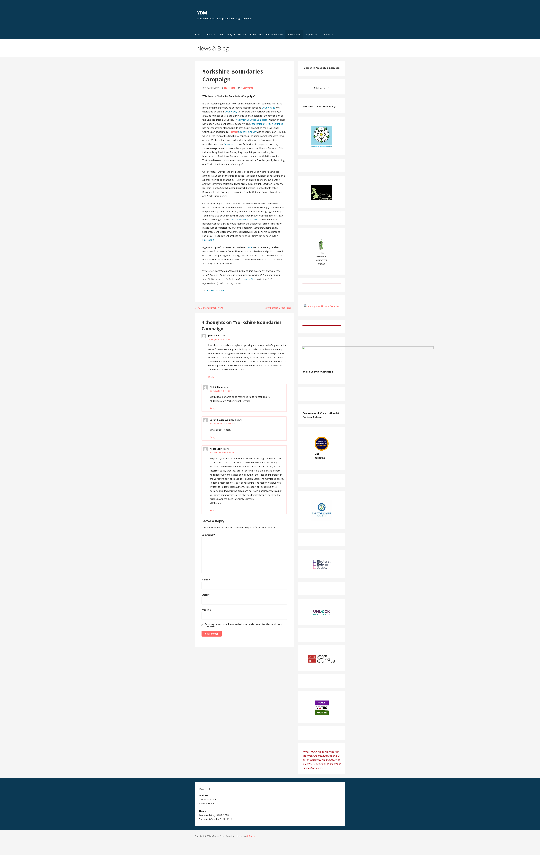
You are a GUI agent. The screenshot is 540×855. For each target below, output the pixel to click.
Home (198, 34)
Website (206, 609)
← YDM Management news (209, 307)
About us (210, 34)
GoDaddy (250, 836)
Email (206, 594)
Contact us (327, 34)
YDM (202, 13)
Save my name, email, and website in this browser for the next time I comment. (244, 625)
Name (206, 579)
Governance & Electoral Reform (266, 34)
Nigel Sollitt (229, 87)
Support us (312, 34)
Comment (208, 534)
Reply (211, 377)
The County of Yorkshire (233, 34)
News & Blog (294, 34)
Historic (243, 131)
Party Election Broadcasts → (279, 307)
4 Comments (247, 87)
